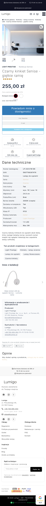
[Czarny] (15, 96)
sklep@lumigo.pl (11, 334)
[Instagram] (9, 395)
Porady (4, 448)
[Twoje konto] (34, 14)
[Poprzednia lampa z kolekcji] (3, 282)
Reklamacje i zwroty (32, 429)
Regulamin (6, 426)
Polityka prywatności (10, 429)
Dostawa (28, 426)
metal (25, 215)
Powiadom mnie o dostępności (23, 129)
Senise (25, 179)
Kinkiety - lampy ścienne (25, 19)
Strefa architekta (8, 455)
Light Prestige (9, 67)
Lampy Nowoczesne (32, 254)
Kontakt (27, 436)
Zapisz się (36, 469)
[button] (41, 27)
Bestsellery (6, 436)
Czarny (26, 183)
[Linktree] (14, 395)
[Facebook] (4, 395)
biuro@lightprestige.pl (13, 317)
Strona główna (9, 19)
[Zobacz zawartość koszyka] (37, 14)
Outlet (4, 432)
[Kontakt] (31, 14)
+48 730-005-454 (11, 332)
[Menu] (44, 14)
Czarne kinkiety (11, 258)
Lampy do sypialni (12, 254)
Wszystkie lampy (8, 439)
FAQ (26, 432)
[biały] (21, 96)
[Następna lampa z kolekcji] (42, 282)
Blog (3, 452)
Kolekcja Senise (26, 67)
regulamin (25, 475)
